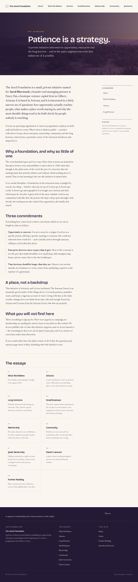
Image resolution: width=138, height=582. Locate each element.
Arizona (69, 6)
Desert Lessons (54, 452)
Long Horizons (15, 400)
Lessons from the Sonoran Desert (32, 303)
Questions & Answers (106, 546)
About (40, 6)
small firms (48, 254)
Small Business (84, 6)
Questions (128, 6)
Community (114, 6)
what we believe (21, 226)
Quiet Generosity (46, 331)
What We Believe (55, 6)
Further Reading (16, 479)
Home (101, 532)
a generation (24, 272)
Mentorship (100, 6)
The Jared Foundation (20, 6)
